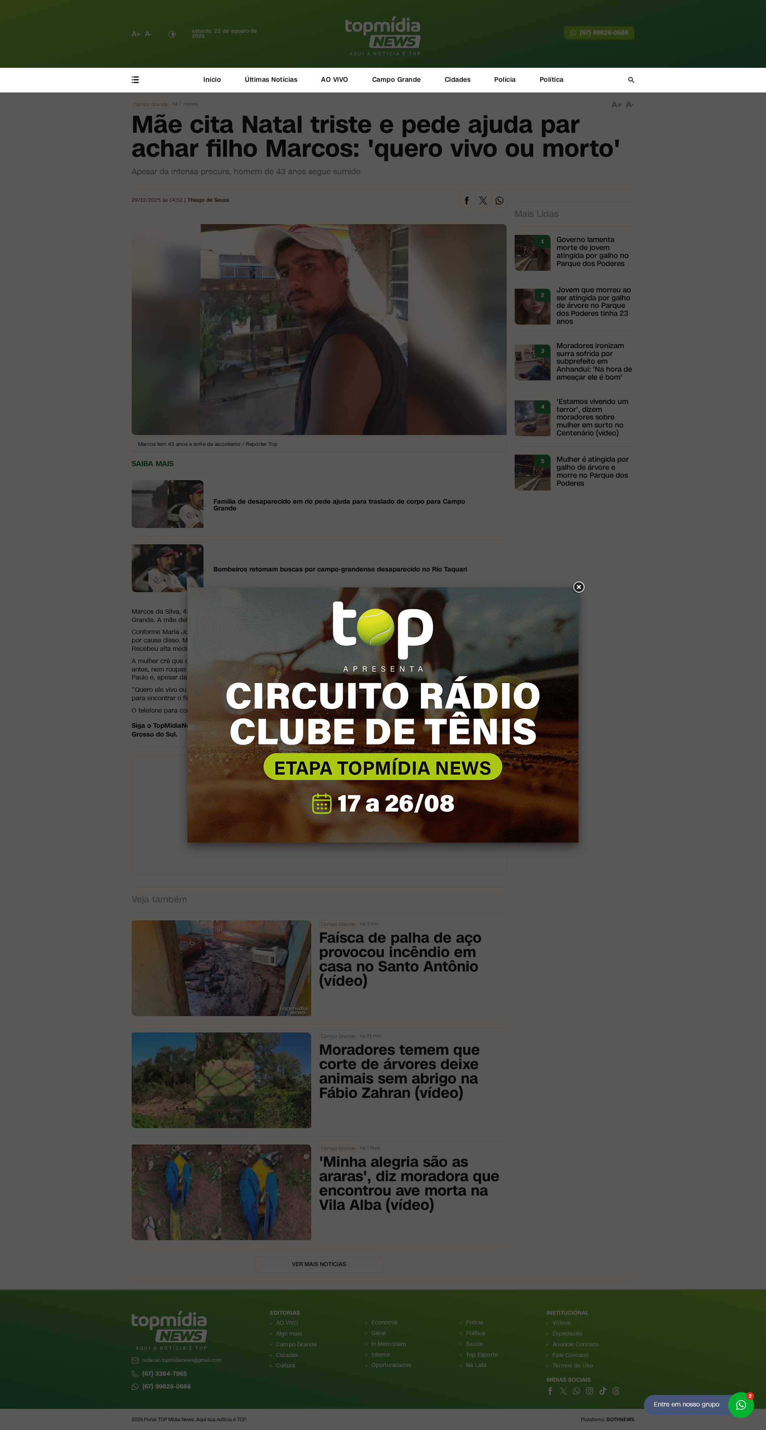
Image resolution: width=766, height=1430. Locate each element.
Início (212, 79)
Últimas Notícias (271, 79)
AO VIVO (334, 79)
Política (552, 79)
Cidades (458, 79)
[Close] (578, 587)
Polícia (505, 79)
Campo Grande (396, 79)
